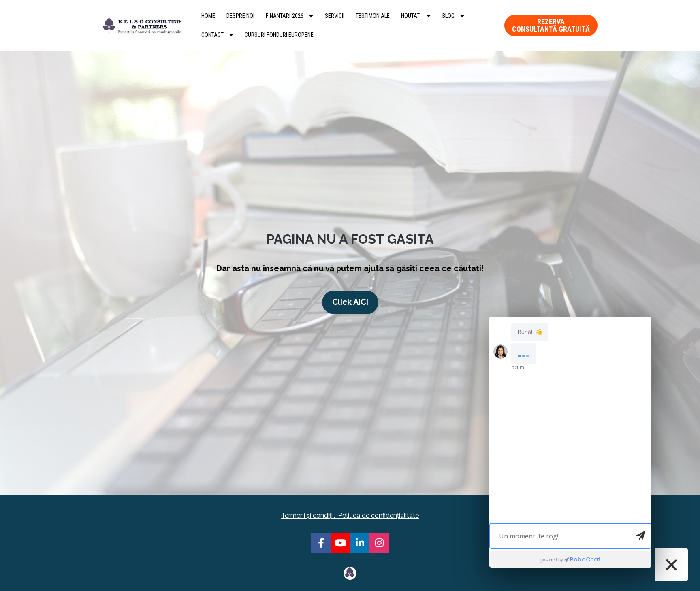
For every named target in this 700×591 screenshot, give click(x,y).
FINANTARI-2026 (284, 16)
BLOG (448, 16)
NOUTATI (411, 16)
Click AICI (350, 302)
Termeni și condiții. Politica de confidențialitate (350, 515)
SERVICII (334, 16)
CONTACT (212, 35)
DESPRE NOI (240, 16)
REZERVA (551, 25)
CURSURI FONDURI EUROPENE (279, 35)
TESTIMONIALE (373, 16)
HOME (208, 16)
